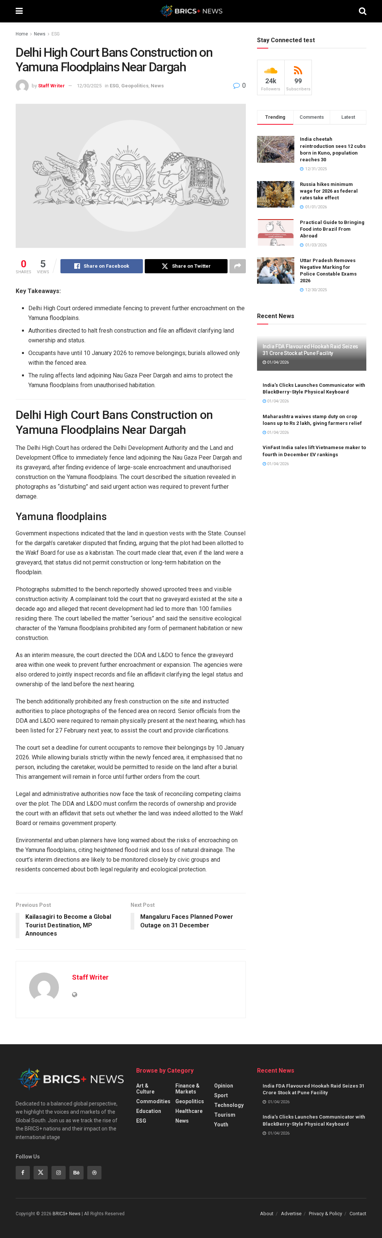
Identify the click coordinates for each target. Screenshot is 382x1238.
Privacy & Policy (325, 1213)
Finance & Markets (187, 1089)
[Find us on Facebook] (23, 1172)
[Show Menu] (19, 11)
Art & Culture (145, 1089)
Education (148, 1111)
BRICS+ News (67, 1213)
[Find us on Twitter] (41, 1172)
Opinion (223, 1086)
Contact (358, 1213)
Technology (229, 1105)
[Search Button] (362, 11)
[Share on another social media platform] (237, 266)
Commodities (153, 1101)
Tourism (224, 1115)
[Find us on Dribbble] (94, 1172)
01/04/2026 (277, 362)
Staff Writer (51, 85)
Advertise (291, 1213)
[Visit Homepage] (191, 11)
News (40, 34)
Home (22, 34)
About (266, 1213)
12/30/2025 (89, 85)
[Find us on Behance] (76, 1172)
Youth (221, 1124)
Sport (221, 1095)
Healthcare (189, 1111)
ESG (55, 34)
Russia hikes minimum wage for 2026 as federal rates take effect (329, 190)
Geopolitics (134, 85)
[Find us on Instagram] (58, 1172)
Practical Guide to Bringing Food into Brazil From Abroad (332, 229)
